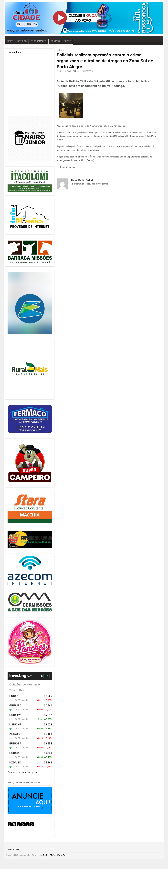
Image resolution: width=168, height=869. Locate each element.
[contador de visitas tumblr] (21, 825)
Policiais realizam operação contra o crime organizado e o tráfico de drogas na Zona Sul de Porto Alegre (105, 60)
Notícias (22, 41)
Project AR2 (48, 855)
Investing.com (31, 772)
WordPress (63, 855)
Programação (38, 41)
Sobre (67, 41)
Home (10, 41)
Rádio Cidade (73, 71)
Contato (55, 41)
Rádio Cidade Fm (84, 18)
